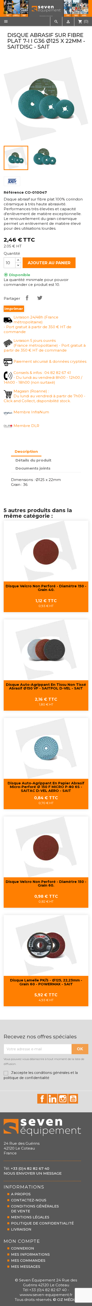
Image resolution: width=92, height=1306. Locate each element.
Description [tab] (26, 451)
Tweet (40, 298)
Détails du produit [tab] (33, 460)
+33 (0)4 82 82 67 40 (30, 1168)
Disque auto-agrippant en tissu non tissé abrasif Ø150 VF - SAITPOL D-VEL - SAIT (46, 686)
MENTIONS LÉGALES (30, 1217)
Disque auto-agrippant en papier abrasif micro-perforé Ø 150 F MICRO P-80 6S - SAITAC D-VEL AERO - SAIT (46, 787)
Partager (27, 298)
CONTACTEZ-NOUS (28, 1200)
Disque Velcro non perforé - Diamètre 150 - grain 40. (46, 588)
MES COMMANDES (28, 1260)
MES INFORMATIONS (30, 1254)
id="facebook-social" (42, 1099)
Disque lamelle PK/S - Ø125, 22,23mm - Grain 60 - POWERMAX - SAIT (46, 982)
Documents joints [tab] (33, 468)
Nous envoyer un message (33, 1173)
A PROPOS (21, 1194)
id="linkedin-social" (52, 1099)
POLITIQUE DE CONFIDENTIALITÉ (42, 1223)
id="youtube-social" (73, 1099)
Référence (14, 192)
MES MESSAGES (25, 1266)
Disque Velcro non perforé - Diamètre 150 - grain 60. (46, 884)
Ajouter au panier (49, 263)
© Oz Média (65, 1299)
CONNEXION (22, 1248)
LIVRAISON (21, 1229)
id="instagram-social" (63, 1099)
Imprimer (13, 308)
